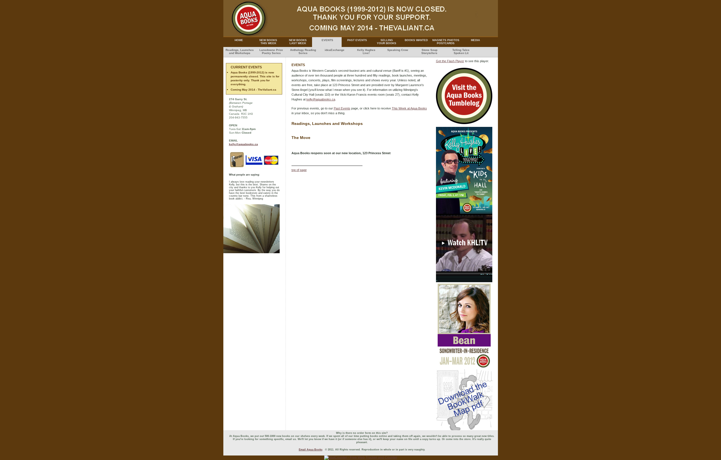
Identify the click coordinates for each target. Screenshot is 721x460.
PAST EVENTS (357, 40)
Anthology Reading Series (303, 51)
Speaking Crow (397, 49)
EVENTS (327, 40)
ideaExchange (334, 49)
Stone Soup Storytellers (429, 51)
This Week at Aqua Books (409, 108)
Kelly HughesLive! (366, 51)
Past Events (342, 108)
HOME (239, 40)
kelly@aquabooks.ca (320, 99)
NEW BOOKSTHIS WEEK (268, 42)
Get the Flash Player (450, 61)
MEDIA (475, 40)
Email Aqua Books (310, 449)
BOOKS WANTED (416, 40)
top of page (299, 170)
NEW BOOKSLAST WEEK (298, 42)
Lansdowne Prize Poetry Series (271, 51)
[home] (360, 35)
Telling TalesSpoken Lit (460, 51)
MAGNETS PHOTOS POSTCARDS (445, 42)
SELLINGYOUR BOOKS (386, 42)
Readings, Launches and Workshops (240, 51)
